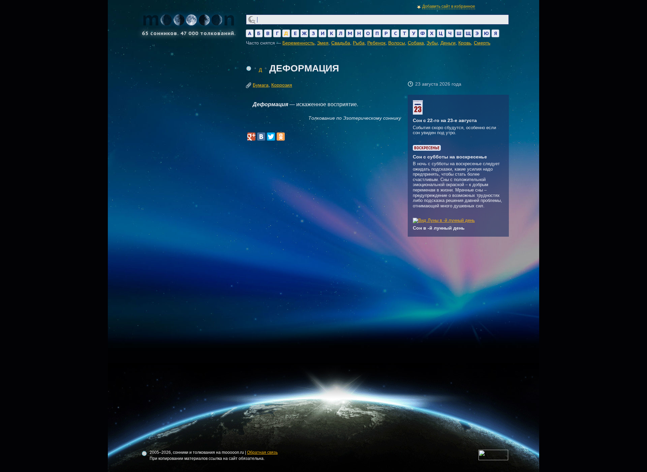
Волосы (396, 43)
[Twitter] (271, 136)
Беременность (298, 43)
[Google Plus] (251, 136)
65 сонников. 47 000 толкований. (189, 33)
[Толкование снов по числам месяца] (418, 113)
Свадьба (340, 43)
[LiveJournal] (290, 136)
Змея (323, 43)
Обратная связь (262, 452)
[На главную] (248, 68)
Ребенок (376, 43)
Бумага (261, 85)
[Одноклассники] (281, 136)
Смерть (482, 43)
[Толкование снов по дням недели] (427, 149)
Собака (416, 43)
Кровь (464, 43)
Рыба (359, 43)
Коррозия (281, 85)
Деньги (448, 43)
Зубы (432, 43)
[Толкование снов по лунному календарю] (444, 220)
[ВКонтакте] (261, 136)
